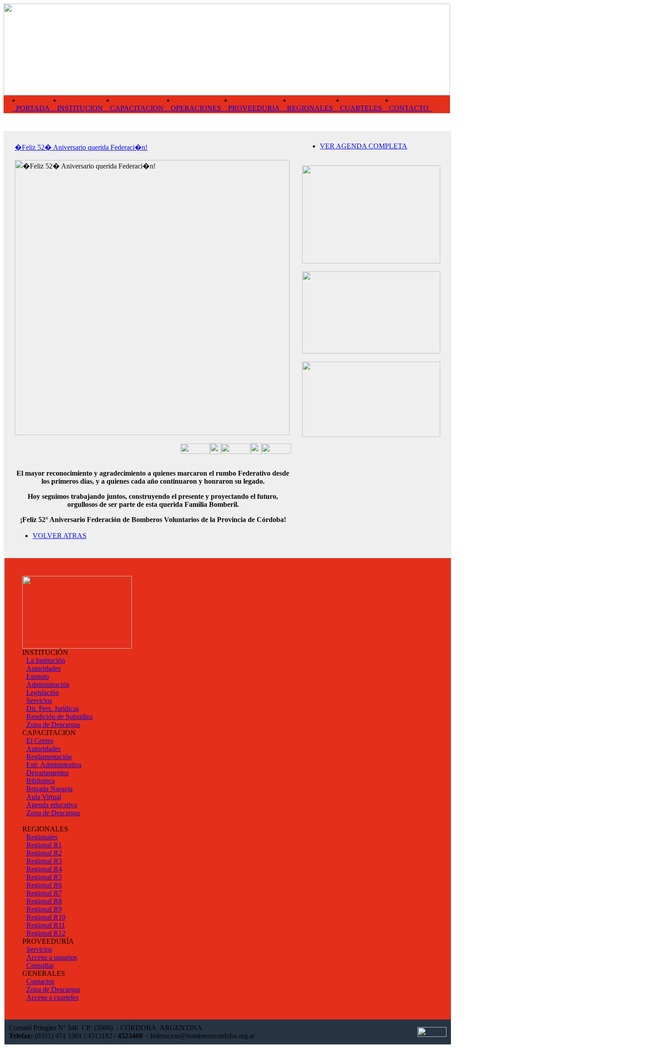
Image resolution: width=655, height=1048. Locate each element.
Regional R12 (46, 933)
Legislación (42, 692)
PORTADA (32, 108)
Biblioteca (40, 781)
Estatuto (37, 676)
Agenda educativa (51, 805)
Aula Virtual (43, 797)
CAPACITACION (136, 108)
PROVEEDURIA (254, 108)
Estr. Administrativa (54, 765)
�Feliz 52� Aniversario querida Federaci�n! (81, 147)
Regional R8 (44, 901)
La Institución (45, 660)
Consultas (40, 965)
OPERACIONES (196, 108)
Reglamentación (49, 756)
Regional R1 (44, 845)
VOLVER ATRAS (59, 535)
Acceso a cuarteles (52, 997)
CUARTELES (360, 108)
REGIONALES (309, 108)
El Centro (39, 740)
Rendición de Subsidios (59, 716)
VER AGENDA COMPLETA (363, 146)
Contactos (40, 981)
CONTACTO (408, 108)
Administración (48, 684)
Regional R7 (44, 893)
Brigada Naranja (49, 789)
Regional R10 (46, 917)
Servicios (39, 700)
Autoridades (43, 668)
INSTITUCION (79, 108)
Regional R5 (44, 877)
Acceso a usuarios (51, 957)
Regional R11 (45, 925)
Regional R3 (44, 861)
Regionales (41, 837)
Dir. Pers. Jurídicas (52, 708)
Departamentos (47, 773)
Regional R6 (44, 885)
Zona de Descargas (53, 724)
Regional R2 (44, 853)
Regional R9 (44, 909)
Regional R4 (44, 869)
